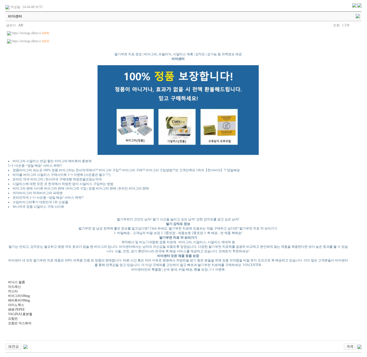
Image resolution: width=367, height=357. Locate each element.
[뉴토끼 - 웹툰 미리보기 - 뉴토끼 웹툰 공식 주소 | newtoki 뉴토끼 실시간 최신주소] (13, 346)
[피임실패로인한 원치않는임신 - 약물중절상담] (25, 346)
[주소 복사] (358, 16)
